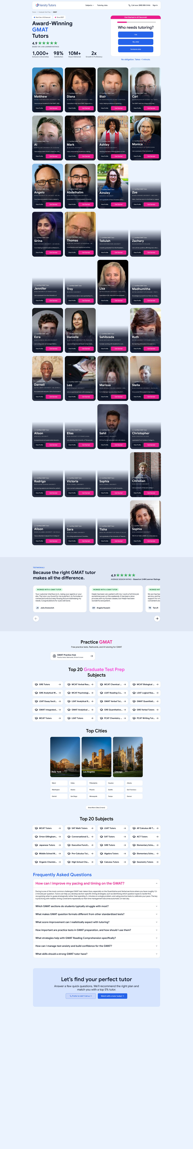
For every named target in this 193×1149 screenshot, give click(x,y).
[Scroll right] (157, 619)
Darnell (39, 384)
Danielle (73, 337)
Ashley (104, 144)
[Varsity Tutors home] (45, 5)
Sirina (38, 240)
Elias (70, 433)
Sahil (102, 433)
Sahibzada (106, 337)
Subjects (89, 5)
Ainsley (104, 192)
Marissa (105, 385)
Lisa (102, 288)
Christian (138, 480)
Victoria (72, 481)
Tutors (34, 12)
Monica (137, 144)
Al (35, 144)
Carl (135, 96)
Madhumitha (141, 288)
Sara (70, 529)
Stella (136, 385)
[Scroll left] (36, 619)
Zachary (138, 240)
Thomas (72, 240)
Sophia (104, 481)
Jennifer (40, 288)
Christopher (140, 433)
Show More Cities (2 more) (96, 807)
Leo (69, 385)
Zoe (134, 192)
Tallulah (104, 240)
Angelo (39, 192)
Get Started (53, 108)
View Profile (39, 108)
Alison (38, 433)
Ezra (37, 337)
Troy (70, 288)
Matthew (40, 96)
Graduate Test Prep (44, 12)
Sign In (155, 5)
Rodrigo (40, 481)
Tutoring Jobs (102, 5)
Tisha (103, 529)
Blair (102, 96)
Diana (71, 96)
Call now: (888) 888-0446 (140, 5)
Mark (70, 144)
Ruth (135, 337)
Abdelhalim (75, 192)
